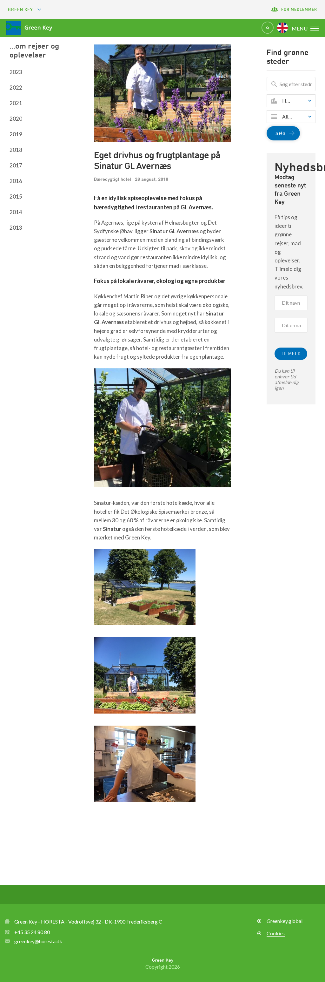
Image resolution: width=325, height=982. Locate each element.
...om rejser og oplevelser (34, 50)
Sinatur (112, 528)
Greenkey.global (284, 921)
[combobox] (296, 100)
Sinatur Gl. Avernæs (174, 231)
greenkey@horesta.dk (38, 941)
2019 (16, 134)
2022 (16, 87)
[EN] (282, 27)
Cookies (276, 933)
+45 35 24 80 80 (32, 932)
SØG (280, 133)
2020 (16, 118)
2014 (16, 212)
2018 (16, 149)
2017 (16, 165)
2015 (16, 196)
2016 (16, 181)
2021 (16, 103)
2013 (16, 227)
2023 (16, 72)
